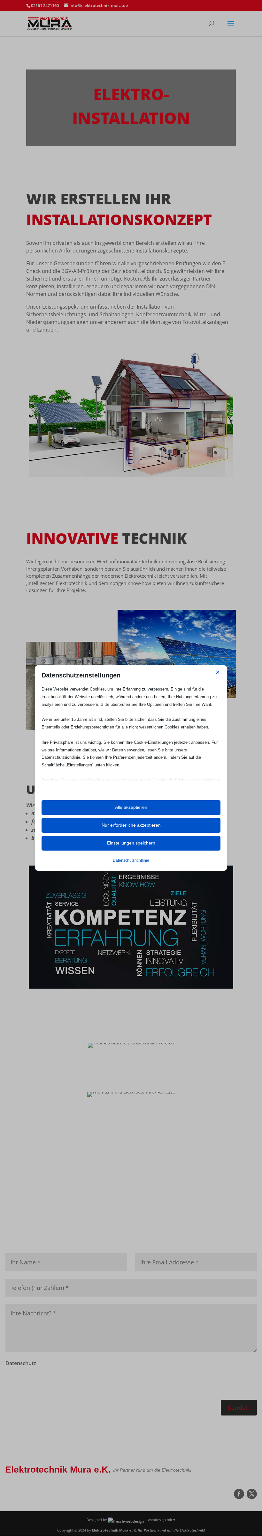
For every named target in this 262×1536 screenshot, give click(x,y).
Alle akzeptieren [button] (131, 807)
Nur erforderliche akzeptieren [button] (131, 825)
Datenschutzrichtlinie (131, 860)
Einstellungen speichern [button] (131, 842)
